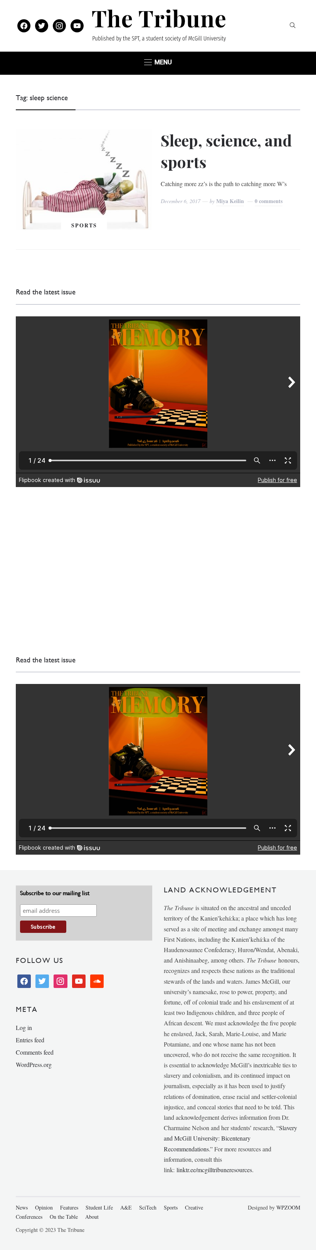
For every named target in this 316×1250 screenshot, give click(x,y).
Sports (84, 225)
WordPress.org (34, 1064)
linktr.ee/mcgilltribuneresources (214, 1170)
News (22, 1207)
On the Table (64, 1216)
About (92, 1216)
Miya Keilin (230, 201)
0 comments (268, 201)
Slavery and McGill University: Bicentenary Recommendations (230, 1138)
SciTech (147, 1207)
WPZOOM (288, 1207)
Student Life (99, 1207)
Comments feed (35, 1052)
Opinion (44, 1207)
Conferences (29, 1216)
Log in (24, 1027)
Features (69, 1207)
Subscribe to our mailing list (54, 893)
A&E (126, 1207)
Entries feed (30, 1040)
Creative (194, 1207)
